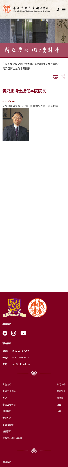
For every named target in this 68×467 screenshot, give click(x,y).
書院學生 (61, 391)
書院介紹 (7, 384)
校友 (59, 404)
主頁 (5, 64)
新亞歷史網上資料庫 (21, 64)
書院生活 (7, 418)
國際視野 (7, 411)
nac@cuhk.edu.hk (21, 364)
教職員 (60, 397)
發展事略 (53, 64)
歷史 (5, 397)
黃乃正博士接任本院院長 (16, 68)
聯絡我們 (7, 462)
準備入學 (61, 384)
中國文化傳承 (9, 391)
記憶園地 (40, 64)
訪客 (59, 411)
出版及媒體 (8, 424)
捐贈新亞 (7, 431)
